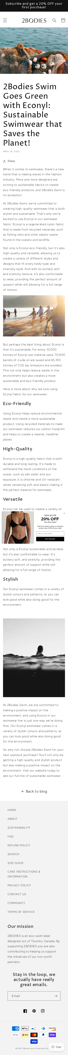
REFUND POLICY (19, 845)
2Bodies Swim (29, 1048)
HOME (12, 810)
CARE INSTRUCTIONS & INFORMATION (24, 874)
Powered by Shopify (44, 1048)
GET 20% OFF (50, 539)
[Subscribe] (56, 996)
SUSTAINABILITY (19, 827)
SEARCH (13, 854)
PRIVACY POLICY (19, 885)
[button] (5, 20)
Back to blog (36, 791)
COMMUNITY (16, 903)
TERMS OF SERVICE (21, 912)
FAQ (10, 836)
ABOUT (12, 819)
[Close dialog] (64, 513)
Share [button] (11, 161)
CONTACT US (17, 894)
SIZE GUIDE (16, 863)
